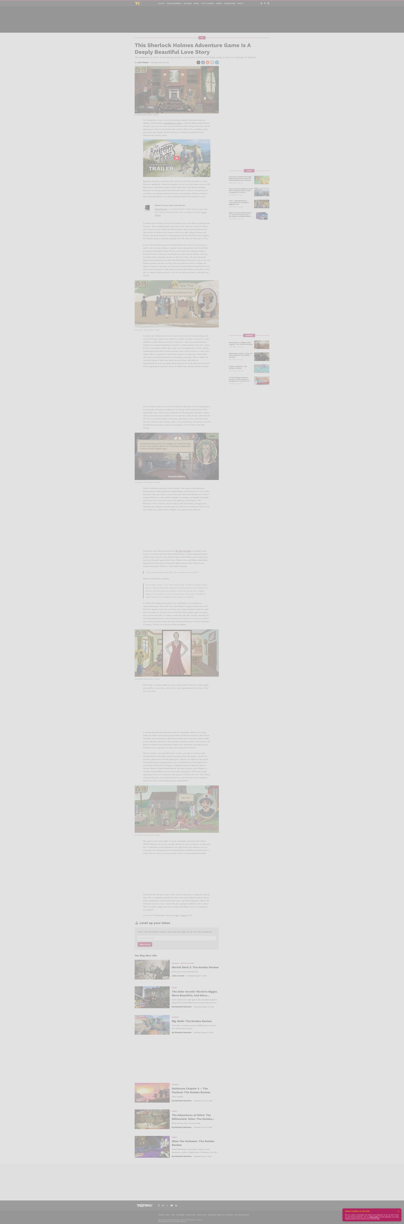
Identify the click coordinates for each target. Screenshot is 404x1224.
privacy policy (373, 1217)
